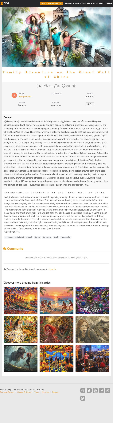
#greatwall (47, 237)
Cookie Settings (24, 392)
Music (76, 3)
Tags (36, 392)
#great (37, 237)
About (101, 3)
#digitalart (19, 237)
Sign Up (109, 3)
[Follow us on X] (82, 398)
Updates (45, 392)
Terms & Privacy (7, 392)
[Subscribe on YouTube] (95, 390)
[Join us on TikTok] (89, 390)
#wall (56, 237)
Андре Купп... (26, 96)
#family (29, 237)
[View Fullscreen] (107, 61)
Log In (53, 269)
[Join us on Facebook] (101, 390)
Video (68, 3)
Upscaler (85, 3)
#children (9, 237)
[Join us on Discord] (82, 390)
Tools (94, 3)
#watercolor (65, 237)
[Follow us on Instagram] (107, 390)
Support (55, 392)
